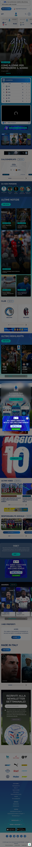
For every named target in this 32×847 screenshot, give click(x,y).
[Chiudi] (27, 418)
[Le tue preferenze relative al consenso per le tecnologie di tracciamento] (29, 844)
